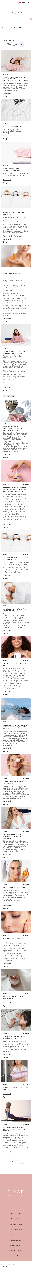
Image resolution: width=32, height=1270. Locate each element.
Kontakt (16, 1256)
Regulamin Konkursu (16, 1224)
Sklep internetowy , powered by (13, 1265)
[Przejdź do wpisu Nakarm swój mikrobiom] (16, 922)
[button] (3, 7)
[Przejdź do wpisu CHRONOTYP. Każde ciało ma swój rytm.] (16, 197)
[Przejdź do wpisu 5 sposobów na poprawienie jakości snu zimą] (16, 1020)
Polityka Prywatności (16, 1235)
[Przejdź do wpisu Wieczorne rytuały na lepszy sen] (16, 647)
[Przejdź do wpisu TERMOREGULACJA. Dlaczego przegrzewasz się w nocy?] (16, 335)
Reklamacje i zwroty (16, 1245)
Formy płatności (16, 1219)
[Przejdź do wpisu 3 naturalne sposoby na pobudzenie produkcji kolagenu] (16, 818)
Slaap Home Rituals (12, 27)
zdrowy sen (11, 396)
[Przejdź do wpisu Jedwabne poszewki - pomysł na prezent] (16, 1071)
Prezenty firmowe (16, 1229)
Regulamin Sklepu (16, 1240)
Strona (10, 44)
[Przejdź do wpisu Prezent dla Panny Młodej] (16, 110)
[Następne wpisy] (21, 1162)
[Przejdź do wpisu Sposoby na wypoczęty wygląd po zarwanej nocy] (16, 541)
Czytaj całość (7, 93)
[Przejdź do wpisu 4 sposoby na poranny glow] (16, 871)
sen (5, 396)
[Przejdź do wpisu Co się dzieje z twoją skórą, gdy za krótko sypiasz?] (16, 593)
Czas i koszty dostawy (16, 1250)
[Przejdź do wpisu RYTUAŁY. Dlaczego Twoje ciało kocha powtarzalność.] (16, 256)
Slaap (6, 485)
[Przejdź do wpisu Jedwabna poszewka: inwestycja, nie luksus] (16, 153)
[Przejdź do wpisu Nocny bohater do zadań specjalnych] (16, 980)
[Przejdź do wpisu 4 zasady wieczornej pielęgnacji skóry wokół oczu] (16, 765)
